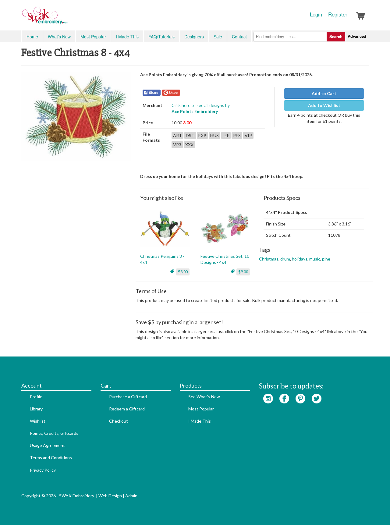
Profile (36, 396)
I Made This (127, 37)
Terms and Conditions (51, 457)
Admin (131, 495)
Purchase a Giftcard (128, 396)
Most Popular (93, 37)
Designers (194, 37)
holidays (299, 258)
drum (285, 258)
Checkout (118, 421)
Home (32, 37)
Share (153, 92)
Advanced (357, 36)
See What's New (204, 396)
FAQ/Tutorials (161, 37)
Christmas (268, 258)
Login (316, 14)
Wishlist (37, 421)
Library (36, 408)
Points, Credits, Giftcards (54, 433)
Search (335, 36)
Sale (218, 37)
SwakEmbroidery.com (67, 18)
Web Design (110, 495)
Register (337, 14)
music (314, 258)
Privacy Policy (43, 470)
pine (326, 258)
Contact (239, 37)
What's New (59, 37)
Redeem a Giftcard (127, 408)
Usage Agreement (47, 445)
